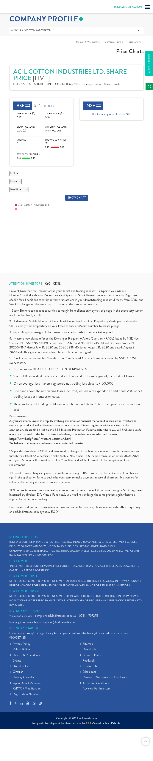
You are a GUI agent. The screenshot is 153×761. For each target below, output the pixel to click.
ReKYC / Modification (26, 689)
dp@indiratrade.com (26, 511)
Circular (18, 672)
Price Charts (134, 42)
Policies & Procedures (26, 655)
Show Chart (77, 198)
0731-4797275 (88, 615)
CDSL (56, 283)
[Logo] (12, 7)
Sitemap (88, 644)
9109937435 (17, 637)
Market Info (93, 42)
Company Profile (113, 42)
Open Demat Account (27, 683)
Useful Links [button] (20, 666)
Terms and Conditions (96, 683)
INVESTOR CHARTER (23, 628)
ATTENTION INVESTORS (25, 283)
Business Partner (93, 655)
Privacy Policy (21, 644)
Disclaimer (89, 672)
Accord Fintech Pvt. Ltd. (106, 723)
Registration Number (26, 694)
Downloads (89, 650)
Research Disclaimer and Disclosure (105, 678)
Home (79, 42)
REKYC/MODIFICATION (128, 7)
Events (17, 661)
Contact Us (90, 666)
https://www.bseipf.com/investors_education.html (40, 438)
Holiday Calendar (23, 678)
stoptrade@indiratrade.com (99, 633)
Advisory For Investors (96, 689)
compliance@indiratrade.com (53, 615)
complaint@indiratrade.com (58, 622)
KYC (47, 283)
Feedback (89, 661)
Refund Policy (21, 650)
